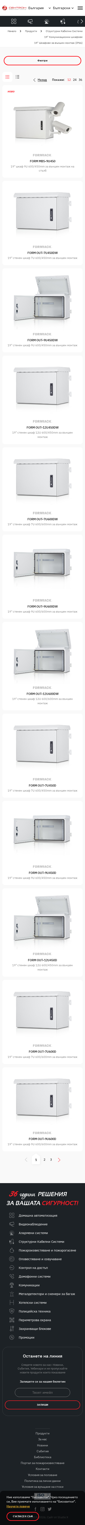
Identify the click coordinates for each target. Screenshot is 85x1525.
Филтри (42, 60)
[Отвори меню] (80, 8)
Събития (43, 1451)
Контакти (42, 1469)
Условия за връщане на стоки (42, 1487)
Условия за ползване (42, 1475)
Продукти (31, 31)
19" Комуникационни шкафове (63, 37)
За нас (42, 1439)
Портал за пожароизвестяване (43, 1463)
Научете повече (18, 1506)
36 (80, 80)
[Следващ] (82, 21)
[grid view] (7, 77)
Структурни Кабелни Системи (64, 31)
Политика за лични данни (42, 1481)
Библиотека (42, 1457)
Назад (42, 79)
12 (69, 80)
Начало (12, 31)
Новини (42, 1445)
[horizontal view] (17, 77)
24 (74, 80)
